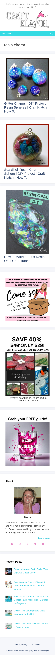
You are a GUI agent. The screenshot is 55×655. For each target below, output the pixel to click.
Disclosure (35, 644)
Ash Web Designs (41, 651)
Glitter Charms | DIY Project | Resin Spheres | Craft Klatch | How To (26, 107)
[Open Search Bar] (51, 33)
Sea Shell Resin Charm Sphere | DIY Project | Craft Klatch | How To (24, 173)
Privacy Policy (21, 644)
